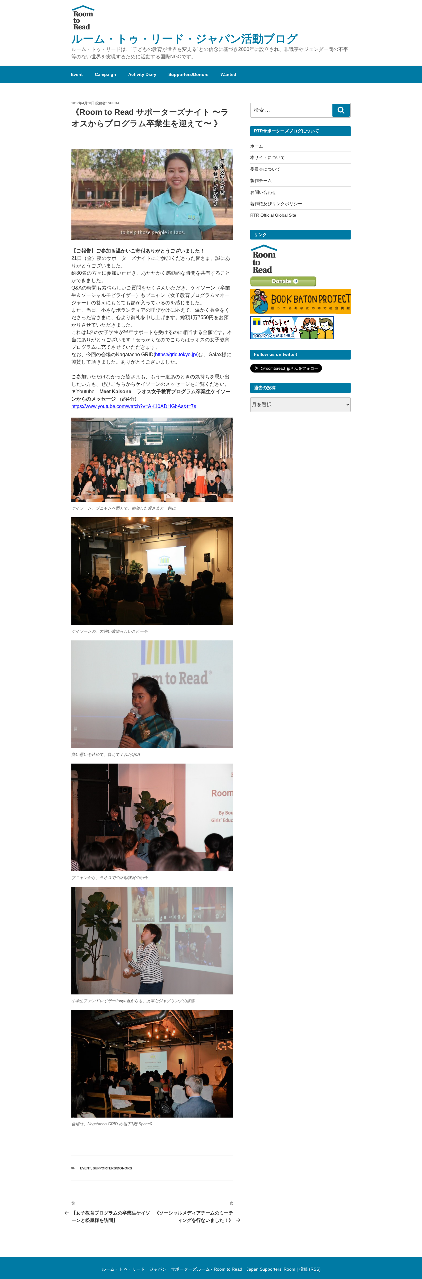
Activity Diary (142, 74)
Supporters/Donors (188, 74)
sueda (114, 103)
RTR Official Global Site (273, 215)
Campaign (105, 74)
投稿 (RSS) (310, 1269)
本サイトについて (267, 157)
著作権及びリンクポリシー (276, 203)
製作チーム (261, 180)
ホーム (256, 146)
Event (77, 74)
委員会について (265, 169)
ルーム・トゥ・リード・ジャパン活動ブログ (184, 38)
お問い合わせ (263, 192)
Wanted (228, 74)
